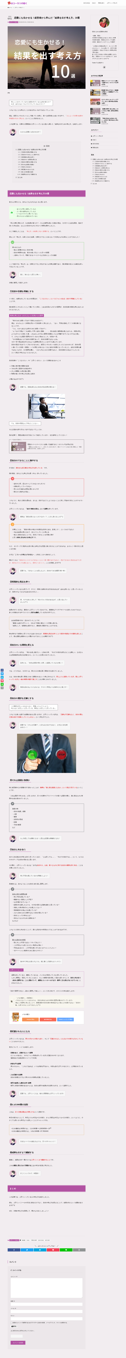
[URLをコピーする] (79, 1249)
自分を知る (41, 1240)
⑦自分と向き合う (26, 167)
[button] (14, 1249)
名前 (13, 1301)
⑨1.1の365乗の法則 (27, 172)
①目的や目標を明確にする (29, 152)
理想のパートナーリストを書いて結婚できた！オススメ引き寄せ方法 (50, 444)
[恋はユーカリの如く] (17, 2)
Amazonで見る (30, 1019)
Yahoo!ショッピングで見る (65, 1019)
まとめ (20, 177)
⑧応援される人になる (27, 169)
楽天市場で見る (48, 1019)
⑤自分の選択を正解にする (29, 162)
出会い (28, 1240)
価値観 (23, 1240)
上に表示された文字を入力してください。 (23, 1330)
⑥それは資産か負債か (27, 164)
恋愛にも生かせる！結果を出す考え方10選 (32, 149)
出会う (94, 140)
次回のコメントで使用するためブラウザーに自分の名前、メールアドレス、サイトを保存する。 (40, 1322)
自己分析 (47, 1240)
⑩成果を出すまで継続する (29, 174)
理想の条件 (34, 1240)
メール (13, 1308)
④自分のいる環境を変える (29, 159)
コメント (14, 1276)
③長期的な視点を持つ (27, 157)
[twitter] (104, 67)
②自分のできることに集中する (30, 154)
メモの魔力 (26, 1014)
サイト (12, 1315)
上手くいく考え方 (14, 22)
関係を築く (96, 147)
